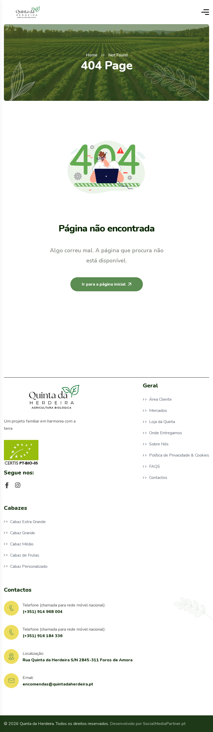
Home (91, 55)
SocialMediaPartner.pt (164, 724)
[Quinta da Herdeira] (27, 12)
